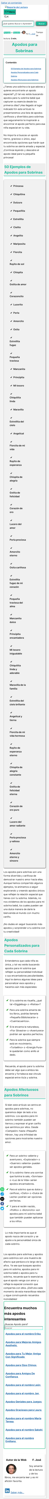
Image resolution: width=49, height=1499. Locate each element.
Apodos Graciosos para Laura (23, 1410)
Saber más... (17, 1492)
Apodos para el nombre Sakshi (24, 1429)
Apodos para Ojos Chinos (21, 1365)
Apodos (16, 33)
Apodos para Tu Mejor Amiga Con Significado (23, 1355)
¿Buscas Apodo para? (16, 1324)
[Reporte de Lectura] (16, 7)
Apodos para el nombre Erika (23, 1333)
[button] (6, 17)
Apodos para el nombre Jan (22, 1393)
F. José (32, 34)
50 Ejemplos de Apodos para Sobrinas (26, 69)
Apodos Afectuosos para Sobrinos (24, 80)
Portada (7, 33)
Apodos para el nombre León (23, 1385)
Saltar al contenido (11, 2)
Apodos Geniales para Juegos (23, 1401)
